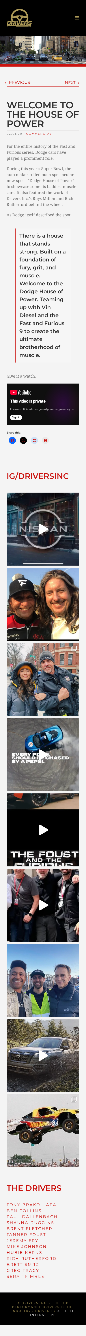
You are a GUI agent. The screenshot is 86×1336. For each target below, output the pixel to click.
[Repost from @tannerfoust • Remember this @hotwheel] (43, 1130)
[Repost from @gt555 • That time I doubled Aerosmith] (43, 604)
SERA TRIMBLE (26, 1276)
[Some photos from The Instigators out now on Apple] (43, 679)
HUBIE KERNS (24, 1252)
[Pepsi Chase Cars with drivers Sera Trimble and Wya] (43, 754)
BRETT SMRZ (23, 1264)
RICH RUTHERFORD (32, 1258)
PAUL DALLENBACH (32, 1216)
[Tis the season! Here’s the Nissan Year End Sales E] (43, 529)
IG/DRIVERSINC (38, 476)
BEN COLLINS (24, 1210)
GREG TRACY (23, 1270)
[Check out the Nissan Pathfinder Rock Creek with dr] (43, 1055)
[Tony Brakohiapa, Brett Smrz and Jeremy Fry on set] (43, 980)
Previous (19, 82)
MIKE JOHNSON (27, 1246)
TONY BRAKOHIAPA (31, 1204)
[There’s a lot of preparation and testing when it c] (43, 905)
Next (70, 82)
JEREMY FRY (22, 1240)
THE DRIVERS (34, 1188)
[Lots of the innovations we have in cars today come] (43, 829)
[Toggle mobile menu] (77, 17)
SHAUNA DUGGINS (30, 1222)
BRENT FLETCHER (29, 1228)
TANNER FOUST (26, 1234)
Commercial (39, 133)
